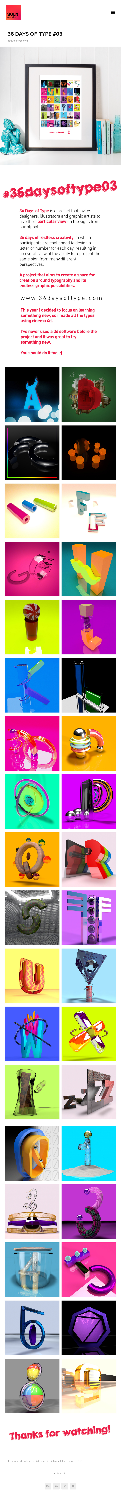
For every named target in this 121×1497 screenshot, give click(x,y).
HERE (79, 1461)
